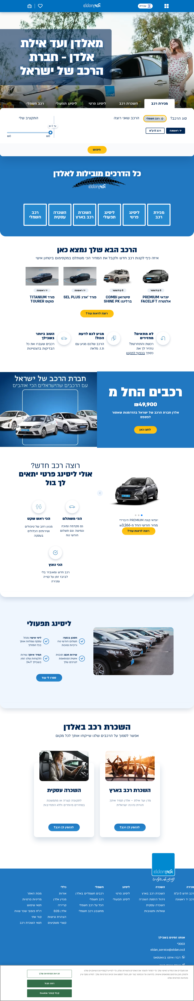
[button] (166, 6)
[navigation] (130, 827)
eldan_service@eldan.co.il (167, 950)
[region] (97, 983)
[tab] (159, 103)
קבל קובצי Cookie (49, 993)
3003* (181, 944)
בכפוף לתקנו (136, 353)
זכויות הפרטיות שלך (49, 973)
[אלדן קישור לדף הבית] (92, 6)
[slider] (50, 133)
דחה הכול (49, 983)
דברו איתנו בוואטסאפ (167, 957)
